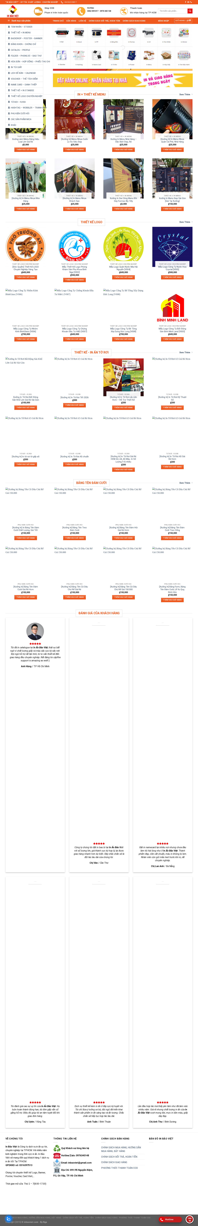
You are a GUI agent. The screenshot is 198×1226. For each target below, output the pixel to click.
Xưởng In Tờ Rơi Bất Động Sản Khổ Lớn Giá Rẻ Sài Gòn (25, 398)
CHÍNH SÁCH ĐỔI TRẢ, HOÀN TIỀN (104, 21)
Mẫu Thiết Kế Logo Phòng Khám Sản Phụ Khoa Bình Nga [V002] (74, 269)
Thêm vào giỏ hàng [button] (26, 150)
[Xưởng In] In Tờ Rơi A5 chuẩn (74, 456)
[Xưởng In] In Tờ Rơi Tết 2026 (75, 397)
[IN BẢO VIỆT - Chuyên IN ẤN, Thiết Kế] (18, 11)
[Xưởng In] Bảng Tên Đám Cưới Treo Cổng (172, 529)
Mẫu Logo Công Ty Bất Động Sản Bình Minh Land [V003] (172, 330)
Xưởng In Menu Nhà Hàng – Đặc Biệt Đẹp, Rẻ (123, 140)
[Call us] (191, 2)
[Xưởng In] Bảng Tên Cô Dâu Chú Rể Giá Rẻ (74, 588)
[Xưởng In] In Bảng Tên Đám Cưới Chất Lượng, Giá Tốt (25, 529)
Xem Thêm (184, 94)
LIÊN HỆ (82, 21)
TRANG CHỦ (58, 21)
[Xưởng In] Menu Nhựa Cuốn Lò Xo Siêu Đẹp (74, 140)
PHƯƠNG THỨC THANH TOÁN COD (119, 1168)
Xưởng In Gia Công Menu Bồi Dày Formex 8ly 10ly (123, 199)
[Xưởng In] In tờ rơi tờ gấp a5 (25, 456)
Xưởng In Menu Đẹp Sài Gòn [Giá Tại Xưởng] (172, 199)
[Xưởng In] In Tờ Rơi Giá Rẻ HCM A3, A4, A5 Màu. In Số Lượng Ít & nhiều (123, 459)
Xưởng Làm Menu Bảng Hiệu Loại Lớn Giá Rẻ (25, 140)
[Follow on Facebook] (185, 2)
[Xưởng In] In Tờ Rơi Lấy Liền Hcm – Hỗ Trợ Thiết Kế (123, 398)
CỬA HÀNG (71, 21)
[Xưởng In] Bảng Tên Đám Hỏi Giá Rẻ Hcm (123, 529)
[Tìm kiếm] (190, 11)
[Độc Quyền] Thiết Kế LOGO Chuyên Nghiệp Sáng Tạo (25, 268)
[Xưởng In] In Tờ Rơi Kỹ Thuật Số (172, 398)
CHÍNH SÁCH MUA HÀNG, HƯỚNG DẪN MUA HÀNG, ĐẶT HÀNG (121, 1149)
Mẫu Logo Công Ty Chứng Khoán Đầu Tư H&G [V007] (74, 330)
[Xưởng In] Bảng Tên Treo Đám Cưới (74, 529)
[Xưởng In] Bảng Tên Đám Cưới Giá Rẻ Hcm (25, 588)
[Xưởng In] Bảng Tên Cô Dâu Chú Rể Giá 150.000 (123, 588)
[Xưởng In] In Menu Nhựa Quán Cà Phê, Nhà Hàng (172, 140)
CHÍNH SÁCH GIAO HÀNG (134, 21)
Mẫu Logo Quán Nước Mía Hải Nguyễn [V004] (123, 268)
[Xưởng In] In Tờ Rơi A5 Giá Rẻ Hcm (172, 457)
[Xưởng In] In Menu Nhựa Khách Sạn (74, 199)
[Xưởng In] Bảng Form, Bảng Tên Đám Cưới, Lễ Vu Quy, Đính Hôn (172, 589)
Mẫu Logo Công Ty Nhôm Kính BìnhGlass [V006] (25, 330)
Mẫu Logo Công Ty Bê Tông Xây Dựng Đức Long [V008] (123, 330)
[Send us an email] (188, 2)
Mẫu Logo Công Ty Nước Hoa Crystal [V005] (172, 268)
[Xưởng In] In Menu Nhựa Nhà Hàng (26, 199)
